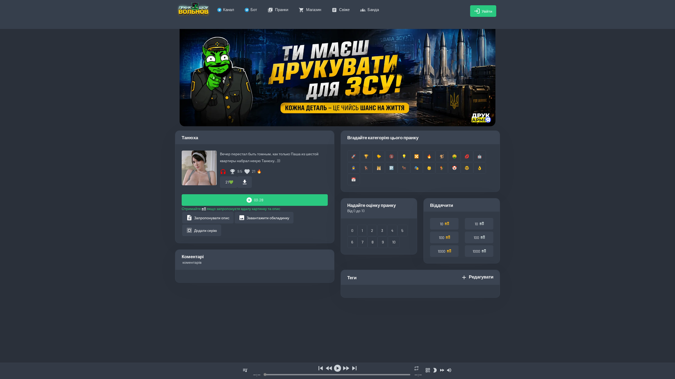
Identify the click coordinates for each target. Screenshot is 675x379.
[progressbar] (337, 374)
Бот (253, 9)
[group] (337, 371)
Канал (228, 9)
